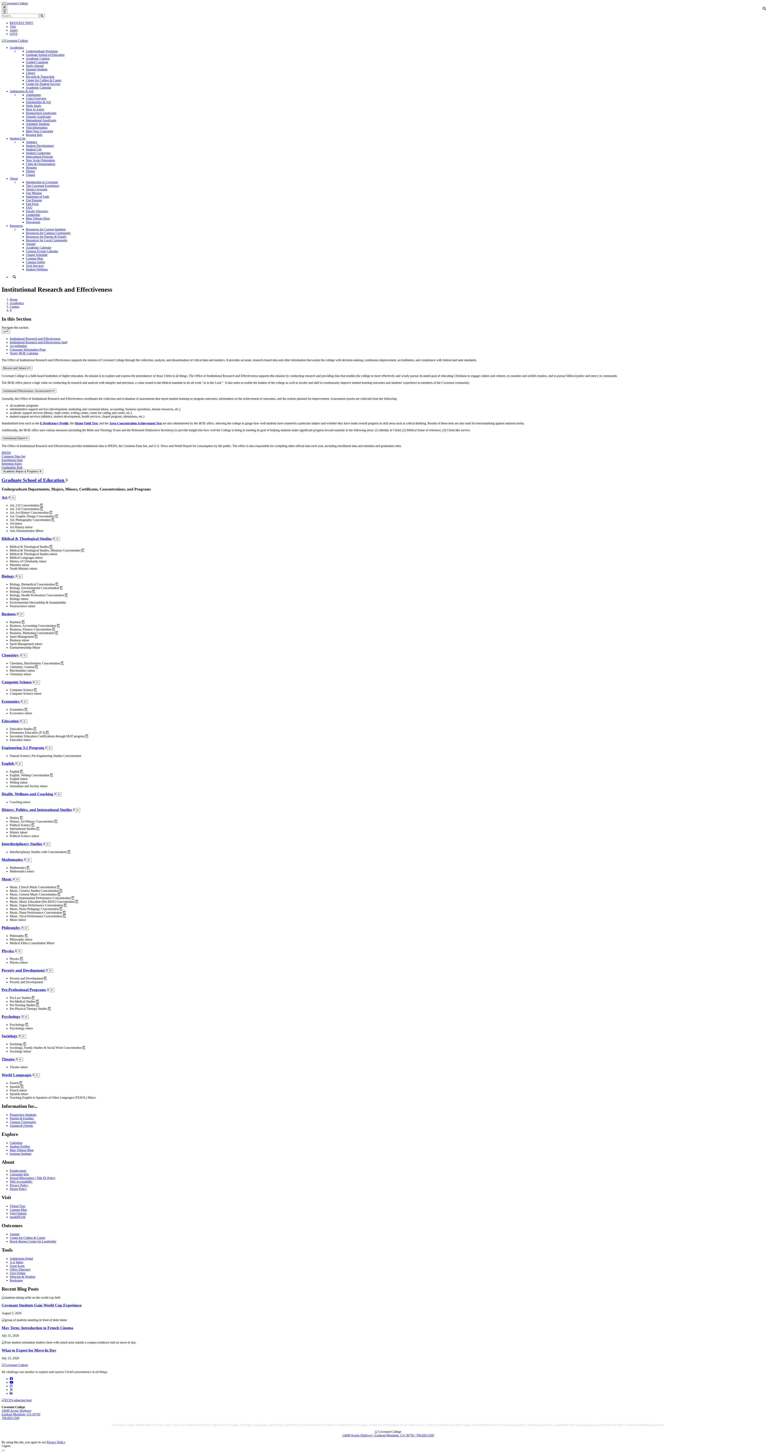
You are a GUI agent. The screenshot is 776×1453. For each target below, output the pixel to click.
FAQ (29, 207)
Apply (14, 30)
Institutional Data (13, 438)
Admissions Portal (21, 1258)
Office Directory (20, 1269)
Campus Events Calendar (42, 251)
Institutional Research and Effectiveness (35, 338)
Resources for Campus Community (48, 233)
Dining (30, 171)
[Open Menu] (4, 7)
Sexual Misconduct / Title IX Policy (32, 1178)
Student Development (40, 145)
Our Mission (34, 193)
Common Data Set (13, 456)
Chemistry (11, 655)
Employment (18, 1170)
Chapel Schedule (36, 255)
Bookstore (16, 1280)
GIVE (14, 34)
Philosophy (11, 928)
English (8, 763)
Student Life (34, 149)
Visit (13, 26)
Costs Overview (36, 98)
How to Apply (35, 109)
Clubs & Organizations (40, 164)
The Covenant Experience (42, 185)
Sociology (10, 1036)
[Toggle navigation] (6, 331)
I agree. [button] (6, 1446)
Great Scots (17, 1266)
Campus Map (34, 258)
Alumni (31, 244)
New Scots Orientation (40, 160)
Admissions (33, 95)
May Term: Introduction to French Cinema (37, 1328)
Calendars (16, 1143)
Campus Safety (35, 262)
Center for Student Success (43, 84)
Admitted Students (38, 124)
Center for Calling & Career (43, 80)
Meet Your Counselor (39, 131)
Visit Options (18, 1213)
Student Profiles (20, 1146)
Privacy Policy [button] (56, 1442)
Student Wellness (37, 269)
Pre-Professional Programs (24, 990)
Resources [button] (16, 225)
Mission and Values (14, 368)
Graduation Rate (12, 467)
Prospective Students (23, 1114)
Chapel (30, 175)
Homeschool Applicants (41, 113)
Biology (8, 576)
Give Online (17, 1273)
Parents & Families (22, 1118)
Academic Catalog (38, 58)
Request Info (34, 135)
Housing (31, 167)
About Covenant (36, 189)
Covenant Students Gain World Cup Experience (41, 1305)
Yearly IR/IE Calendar (24, 353)
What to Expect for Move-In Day (29, 1350)
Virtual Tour (17, 1206)
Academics (17, 303)
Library (30, 73)
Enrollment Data (12, 460)
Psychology (11, 1016)
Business (9, 614)
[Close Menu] (4, 11)
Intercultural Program (39, 156)
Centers (14, 306)
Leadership (33, 215)
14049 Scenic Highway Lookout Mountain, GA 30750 (21, 1412)
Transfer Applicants (38, 116)
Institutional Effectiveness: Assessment (26, 390)
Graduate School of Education (45, 55)
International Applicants (41, 120)
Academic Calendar (38, 87)
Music (7, 879)
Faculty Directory (37, 211)
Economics (11, 701)
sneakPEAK (18, 1217)
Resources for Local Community (46, 240)
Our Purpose (34, 200)
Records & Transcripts (40, 76)
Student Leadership (38, 153)
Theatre (9, 1059)
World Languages (17, 1075)
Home (14, 299)
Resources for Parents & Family (46, 236)
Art (5, 497)
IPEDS (6, 453)
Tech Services (35, 265)
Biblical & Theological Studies (27, 539)
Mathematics (13, 859)
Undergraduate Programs (42, 51)
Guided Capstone (37, 62)
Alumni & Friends (21, 1125)
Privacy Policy (19, 1185)
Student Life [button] (17, 138)
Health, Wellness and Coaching (28, 794)
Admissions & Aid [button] (21, 91)
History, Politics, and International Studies (37, 810)
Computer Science (17, 682)
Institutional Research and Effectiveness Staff (38, 342)
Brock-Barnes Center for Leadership (33, 1241)
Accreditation (18, 346)
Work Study (33, 105)
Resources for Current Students (46, 229)
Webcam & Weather (22, 1276)
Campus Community (23, 1122)
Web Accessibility (21, 1181)
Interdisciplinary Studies (22, 844)
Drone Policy (18, 1189)
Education (11, 721)
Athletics (31, 142)
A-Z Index (16, 1262)
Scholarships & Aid (38, 102)
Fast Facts (32, 204)
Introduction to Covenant (42, 182)
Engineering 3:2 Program (23, 748)
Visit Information (36, 127)
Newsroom (33, 222)
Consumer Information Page (28, 349)
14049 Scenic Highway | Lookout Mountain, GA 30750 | (379, 1435)
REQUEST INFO (21, 23)
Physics (8, 951)
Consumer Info (19, 1174)
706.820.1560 (10, 1418)
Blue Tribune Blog (38, 218)
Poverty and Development (24, 970)
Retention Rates (12, 463)
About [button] (14, 178)
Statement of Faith (37, 196)
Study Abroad (35, 65)
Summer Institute (36, 69)
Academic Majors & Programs (21, 471)
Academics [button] (17, 47)
